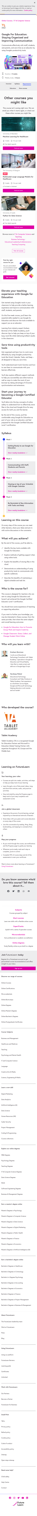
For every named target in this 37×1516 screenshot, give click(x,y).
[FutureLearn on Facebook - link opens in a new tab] (10, 1498)
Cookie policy (28, 10)
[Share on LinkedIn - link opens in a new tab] (18, 891)
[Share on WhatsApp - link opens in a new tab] (23, 891)
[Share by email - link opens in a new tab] (28, 891)
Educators (13, 88)
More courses (23, 88)
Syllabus (17, 84)
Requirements (27, 84)
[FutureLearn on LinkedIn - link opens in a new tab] (27, 1498)
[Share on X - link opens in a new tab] (13, 891)
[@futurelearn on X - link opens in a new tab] (18, 1498)
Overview (8, 84)
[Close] (35, 3)
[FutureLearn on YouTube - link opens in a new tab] (22, 1498)
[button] (18, 148)
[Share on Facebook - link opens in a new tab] (8, 891)
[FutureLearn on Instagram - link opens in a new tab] (14, 1498)
